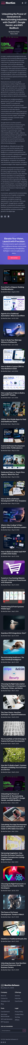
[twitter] (3, 1042)
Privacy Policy (19, 1011)
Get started (14, 258)
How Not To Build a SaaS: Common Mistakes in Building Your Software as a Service (13, 767)
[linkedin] (5, 1042)
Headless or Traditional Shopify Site (14, 939)
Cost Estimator (5, 1011)
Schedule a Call (5, 1001)
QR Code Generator (6, 1019)
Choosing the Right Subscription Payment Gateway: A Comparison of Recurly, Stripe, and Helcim (13, 686)
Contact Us (4, 998)
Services (17, 995)
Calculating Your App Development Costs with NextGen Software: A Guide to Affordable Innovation (14, 827)
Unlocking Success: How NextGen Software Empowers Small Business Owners (13, 965)
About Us (3, 995)
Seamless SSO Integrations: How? (13, 633)
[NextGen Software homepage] (14, 3)
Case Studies (19, 1001)
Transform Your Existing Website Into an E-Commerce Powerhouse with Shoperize (13, 580)
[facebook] (1, 1042)
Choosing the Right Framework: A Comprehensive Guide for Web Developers (13, 886)
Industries (18, 998)
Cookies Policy (19, 1014)
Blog (2, 1004)
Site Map (17, 1017)
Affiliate (17, 1020)
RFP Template (5, 1022)
